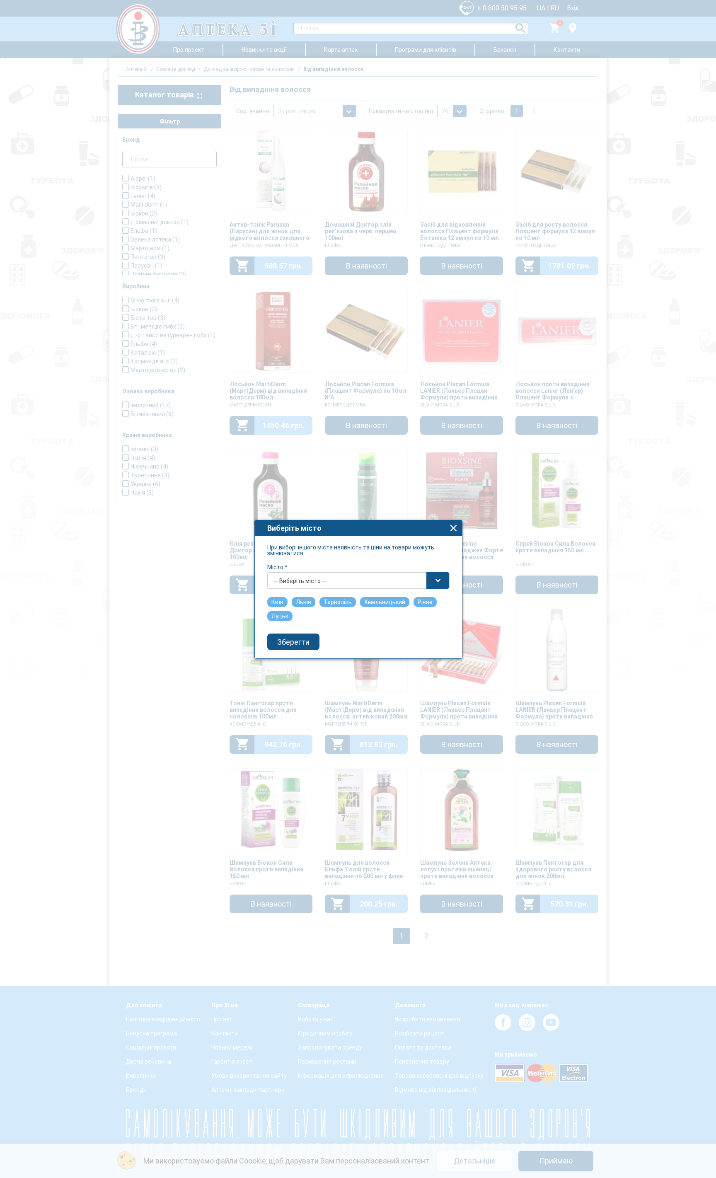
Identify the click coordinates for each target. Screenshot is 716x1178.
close (453, 528)
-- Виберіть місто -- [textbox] (300, 581)
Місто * (277, 567)
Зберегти (293, 642)
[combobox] (358, 580)
